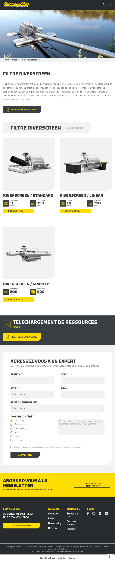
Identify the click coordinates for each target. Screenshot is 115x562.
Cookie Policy (49, 551)
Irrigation (15, 59)
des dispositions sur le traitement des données (64, 447)
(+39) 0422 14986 (21, 526)
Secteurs (54, 508)
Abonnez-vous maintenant (93, 485)
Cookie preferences (63, 551)
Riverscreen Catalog (23, 109)
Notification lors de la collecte (57, 558)
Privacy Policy (37, 551)
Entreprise (73, 508)
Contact (71, 529)
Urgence (53, 528)
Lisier (51, 518)
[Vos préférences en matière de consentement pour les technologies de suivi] (110, 557)
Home (6, 59)
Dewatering (55, 523)
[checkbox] (34, 430)
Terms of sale (77, 551)
